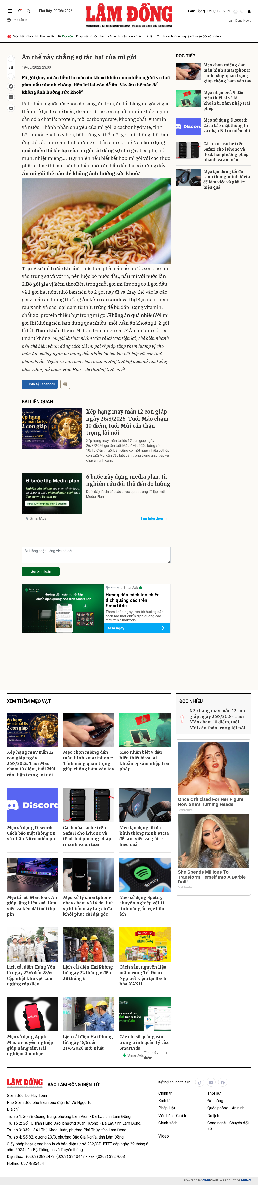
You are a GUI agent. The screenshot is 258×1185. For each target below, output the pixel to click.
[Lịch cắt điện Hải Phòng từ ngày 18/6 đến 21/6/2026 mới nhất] (88, 1014)
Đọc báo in (20, 20)
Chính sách (165, 36)
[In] (65, 384)
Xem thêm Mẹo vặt (29, 701)
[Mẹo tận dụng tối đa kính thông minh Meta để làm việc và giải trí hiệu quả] (188, 177)
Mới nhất (19, 36)
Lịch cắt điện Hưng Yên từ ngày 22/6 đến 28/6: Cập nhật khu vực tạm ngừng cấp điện (31, 975)
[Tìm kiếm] (28, 11)
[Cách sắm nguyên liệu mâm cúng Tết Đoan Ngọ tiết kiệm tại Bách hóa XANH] (145, 944)
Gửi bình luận (41, 571)
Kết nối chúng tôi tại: (174, 1082)
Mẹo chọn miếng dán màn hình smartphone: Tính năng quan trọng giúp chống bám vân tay (227, 73)
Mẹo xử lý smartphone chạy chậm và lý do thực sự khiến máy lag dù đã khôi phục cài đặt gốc (88, 906)
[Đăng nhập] (249, 11)
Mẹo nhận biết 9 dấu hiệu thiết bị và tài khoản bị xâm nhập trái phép (226, 100)
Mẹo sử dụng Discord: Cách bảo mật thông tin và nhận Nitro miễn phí (226, 125)
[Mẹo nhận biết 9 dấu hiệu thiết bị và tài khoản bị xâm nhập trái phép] (188, 98)
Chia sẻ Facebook (41, 384)
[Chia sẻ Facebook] (11, 87)
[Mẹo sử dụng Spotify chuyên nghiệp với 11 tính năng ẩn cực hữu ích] (145, 875)
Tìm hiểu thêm (152, 518)
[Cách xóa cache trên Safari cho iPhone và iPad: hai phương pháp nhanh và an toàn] (188, 150)
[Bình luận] (11, 97)
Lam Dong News (240, 20)
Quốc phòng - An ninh (105, 36)
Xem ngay (116, 628)
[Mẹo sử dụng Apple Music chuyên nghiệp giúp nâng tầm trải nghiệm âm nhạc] (32, 1014)
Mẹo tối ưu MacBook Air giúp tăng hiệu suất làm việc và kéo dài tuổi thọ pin (32, 906)
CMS (210, 1180)
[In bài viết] (11, 108)
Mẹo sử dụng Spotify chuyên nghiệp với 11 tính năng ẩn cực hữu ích (141, 906)
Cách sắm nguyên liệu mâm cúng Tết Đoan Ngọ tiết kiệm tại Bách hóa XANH (142, 975)
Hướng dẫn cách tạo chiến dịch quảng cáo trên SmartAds (133, 600)
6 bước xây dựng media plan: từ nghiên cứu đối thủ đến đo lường (128, 480)
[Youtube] (211, 1082)
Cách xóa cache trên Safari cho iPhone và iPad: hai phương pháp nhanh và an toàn (225, 151)
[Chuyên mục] (10, 11)
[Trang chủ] (9, 36)
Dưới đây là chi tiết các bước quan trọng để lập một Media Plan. (125, 494)
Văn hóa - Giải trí (133, 36)
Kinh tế (56, 36)
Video (217, 36)
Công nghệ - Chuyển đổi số (192, 36)
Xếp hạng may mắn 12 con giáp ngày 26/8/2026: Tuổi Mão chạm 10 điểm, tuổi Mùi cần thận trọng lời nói (127, 422)
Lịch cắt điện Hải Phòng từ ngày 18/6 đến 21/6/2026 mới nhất (88, 1042)
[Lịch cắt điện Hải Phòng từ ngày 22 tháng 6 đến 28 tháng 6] (88, 944)
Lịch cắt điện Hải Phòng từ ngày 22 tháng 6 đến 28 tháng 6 (88, 972)
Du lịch (150, 36)
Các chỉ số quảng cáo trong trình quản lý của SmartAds (144, 1042)
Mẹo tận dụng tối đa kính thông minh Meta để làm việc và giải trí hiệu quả (226, 179)
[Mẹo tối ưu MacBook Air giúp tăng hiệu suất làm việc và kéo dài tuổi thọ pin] (32, 875)
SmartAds (38, 518)
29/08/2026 (55, 11)
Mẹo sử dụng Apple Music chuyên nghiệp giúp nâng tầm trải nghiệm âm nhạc (30, 1045)
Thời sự (45, 36)
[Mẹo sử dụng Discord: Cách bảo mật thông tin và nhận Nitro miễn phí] (188, 126)
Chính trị (32, 36)
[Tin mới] (20, 11)
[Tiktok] (199, 1082)
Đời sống (68, 36)
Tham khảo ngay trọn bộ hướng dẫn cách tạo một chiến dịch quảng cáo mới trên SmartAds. (135, 616)
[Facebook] (222, 1082)
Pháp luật (82, 36)
